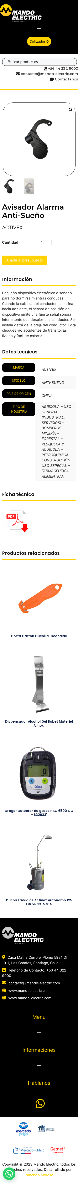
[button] (39, 29)
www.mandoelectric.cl (26, 991)
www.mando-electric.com (29, 998)
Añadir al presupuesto (24, 260)
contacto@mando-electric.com (34, 983)
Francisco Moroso (38, 1175)
